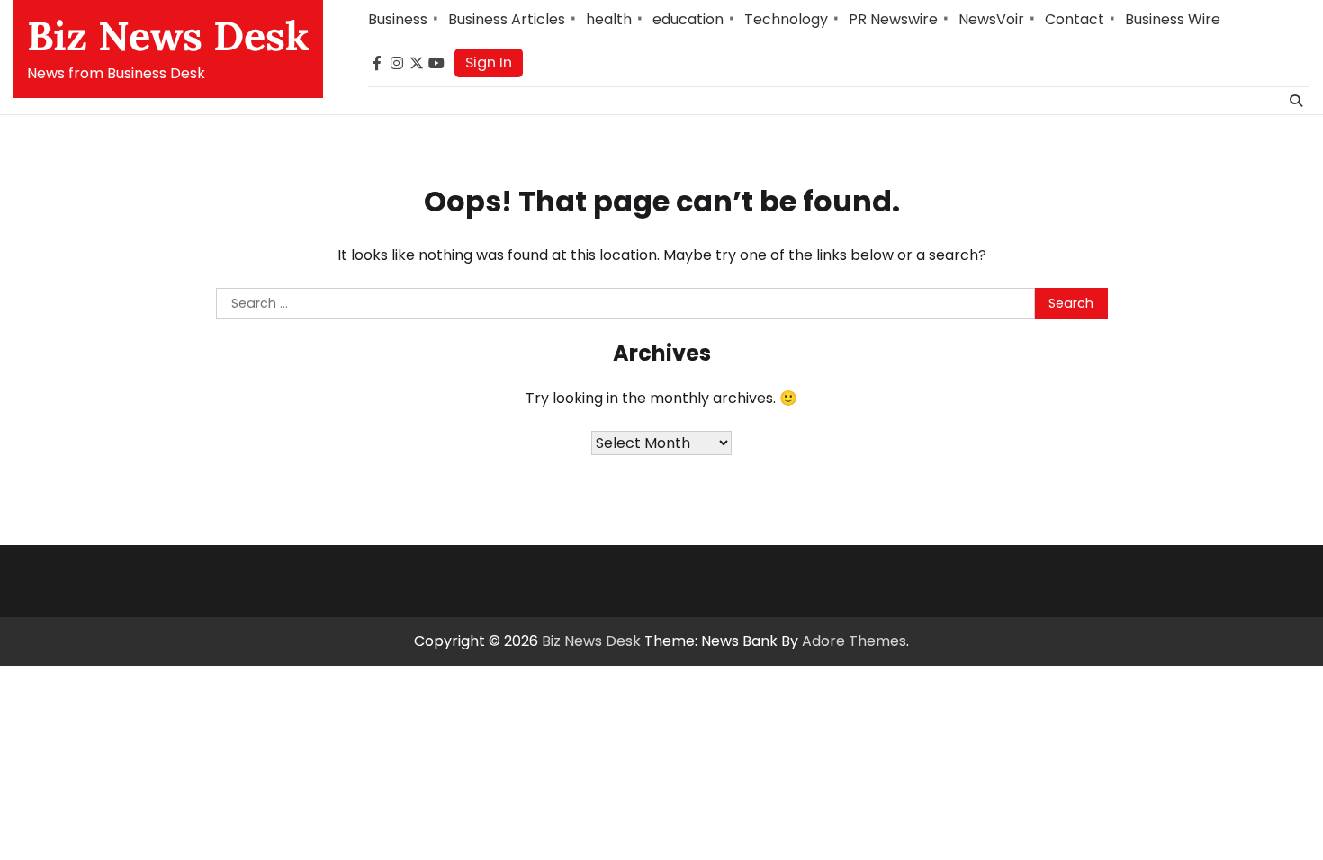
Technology (786, 19)
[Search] (1296, 100)
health (609, 19)
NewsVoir (991, 19)
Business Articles (506, 19)
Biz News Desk (168, 35)
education (688, 19)
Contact (1074, 19)
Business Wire (1172, 19)
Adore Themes (854, 641)
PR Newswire (893, 19)
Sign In (488, 62)
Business (398, 19)
